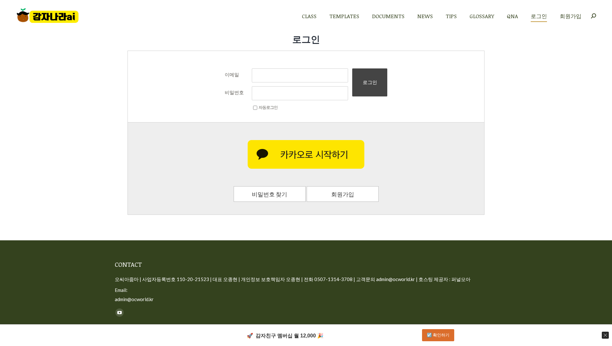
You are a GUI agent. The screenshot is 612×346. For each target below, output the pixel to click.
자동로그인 (268, 107)
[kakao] (306, 154)
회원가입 (342, 194)
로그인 (370, 82)
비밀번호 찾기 (269, 194)
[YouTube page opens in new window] (119, 312)
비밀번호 (234, 92)
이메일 (232, 74)
